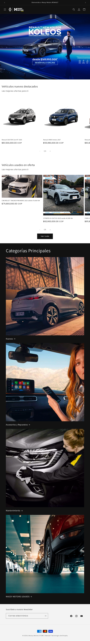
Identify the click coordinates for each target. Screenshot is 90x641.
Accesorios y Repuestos (17, 424)
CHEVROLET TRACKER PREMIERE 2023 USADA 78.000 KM (21, 201)
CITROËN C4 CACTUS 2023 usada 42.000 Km (58, 218)
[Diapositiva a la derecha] (50, 151)
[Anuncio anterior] (4, 2)
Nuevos (9, 338)
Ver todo (45, 236)
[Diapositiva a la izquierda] (39, 151)
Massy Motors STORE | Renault (39, 636)
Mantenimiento (13, 510)
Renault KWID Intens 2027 (52, 140)
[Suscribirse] (45, 616)
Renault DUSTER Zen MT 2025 (12, 140)
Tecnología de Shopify (59, 636)
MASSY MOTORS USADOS (18, 596)
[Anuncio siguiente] (85, 2)
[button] (5, 9)
